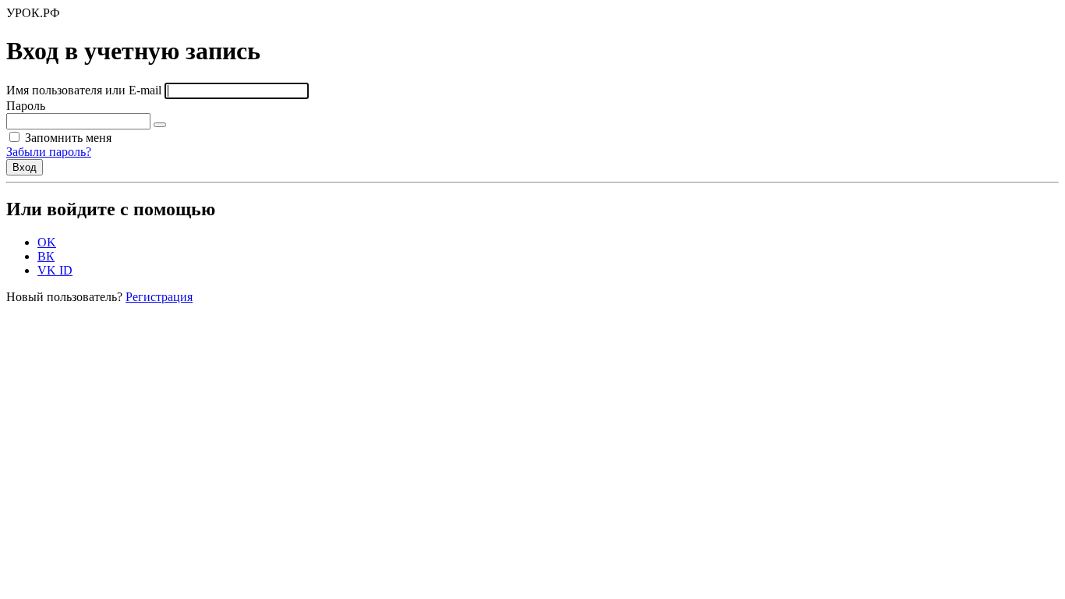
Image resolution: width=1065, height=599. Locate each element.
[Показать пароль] (160, 124)
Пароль (25, 105)
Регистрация (159, 296)
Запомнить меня (66, 137)
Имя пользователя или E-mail (83, 90)
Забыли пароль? (48, 151)
